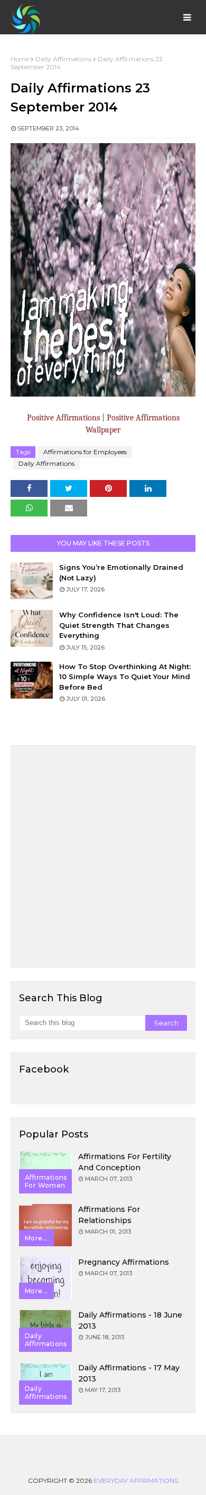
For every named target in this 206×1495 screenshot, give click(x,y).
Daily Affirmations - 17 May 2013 (129, 1373)
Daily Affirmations (63, 59)
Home (20, 59)
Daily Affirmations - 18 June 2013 (130, 1320)
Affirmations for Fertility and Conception (124, 1162)
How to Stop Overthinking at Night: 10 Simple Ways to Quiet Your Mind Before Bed (125, 676)
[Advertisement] (103, 857)
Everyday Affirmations (135, 1480)
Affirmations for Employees (85, 452)
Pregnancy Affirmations (123, 1262)
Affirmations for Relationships (109, 1215)
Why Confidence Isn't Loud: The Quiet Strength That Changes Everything (119, 625)
